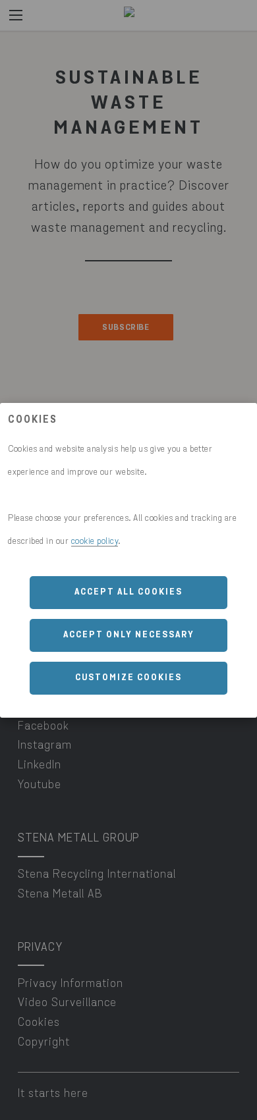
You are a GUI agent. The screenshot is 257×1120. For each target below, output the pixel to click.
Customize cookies (128, 678)
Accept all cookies (128, 592)
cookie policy (95, 541)
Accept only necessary (128, 635)
